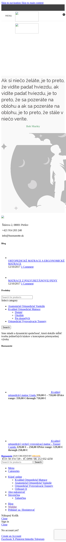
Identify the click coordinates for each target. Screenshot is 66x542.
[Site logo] (27, 20)
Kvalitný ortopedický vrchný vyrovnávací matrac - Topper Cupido (34, 444)
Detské (18, 312)
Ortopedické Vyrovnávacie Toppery (27, 321)
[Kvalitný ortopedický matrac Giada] (29, 392)
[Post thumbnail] (14, 257)
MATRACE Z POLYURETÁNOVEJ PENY (32, 280)
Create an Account (11, 536)
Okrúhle (19, 315)
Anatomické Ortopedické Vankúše (26, 306)
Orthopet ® (21, 488)
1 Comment (27, 266)
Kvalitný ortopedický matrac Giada (34, 394)
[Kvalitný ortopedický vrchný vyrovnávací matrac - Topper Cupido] (29, 441)
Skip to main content (32, 2)
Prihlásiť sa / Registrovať (21, 509)
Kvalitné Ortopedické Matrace (24, 309)
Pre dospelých (22, 318)
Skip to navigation (11, 2)
